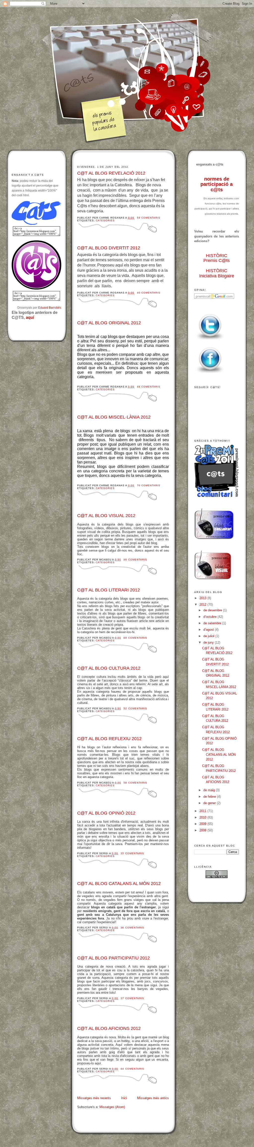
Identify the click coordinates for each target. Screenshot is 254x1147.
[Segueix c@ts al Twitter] (210, 340)
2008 (203, 830)
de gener (210, 803)
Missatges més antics (153, 1098)
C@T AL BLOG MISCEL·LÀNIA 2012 (114, 417)
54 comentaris (148, 217)
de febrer (210, 796)
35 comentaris (132, 853)
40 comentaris (148, 292)
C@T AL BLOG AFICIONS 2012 (109, 1028)
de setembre (212, 623)
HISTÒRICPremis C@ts (216, 258)
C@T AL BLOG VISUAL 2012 (106, 515)
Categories (105, 220)
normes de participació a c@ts (216, 184)
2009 (203, 824)
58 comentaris (135, 782)
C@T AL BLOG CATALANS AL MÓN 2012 (119, 883)
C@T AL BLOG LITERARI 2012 (108, 590)
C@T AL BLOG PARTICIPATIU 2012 (113, 957)
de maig (209, 790)
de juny (209, 642)
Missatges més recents (94, 1098)
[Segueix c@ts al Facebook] (210, 373)
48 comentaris (148, 386)
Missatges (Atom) (112, 1107)
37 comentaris (132, 998)
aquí (30, 317)
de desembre (213, 610)
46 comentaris (135, 559)
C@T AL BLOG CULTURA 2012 (108, 668)
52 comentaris (135, 708)
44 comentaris (132, 1068)
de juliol (209, 636)
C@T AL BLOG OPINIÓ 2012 (106, 813)
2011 (203, 811)
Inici (124, 1098)
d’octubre (210, 617)
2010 (203, 817)
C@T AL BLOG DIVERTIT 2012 (108, 247)
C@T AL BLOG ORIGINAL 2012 (109, 322)
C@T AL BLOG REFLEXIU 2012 (109, 738)
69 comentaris (135, 637)
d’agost (209, 629)
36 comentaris (132, 927)
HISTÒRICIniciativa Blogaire (216, 273)
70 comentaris (148, 485)
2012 (203, 604)
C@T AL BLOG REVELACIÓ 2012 (111, 173)
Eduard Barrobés (49, 307)
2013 (203, 598)
